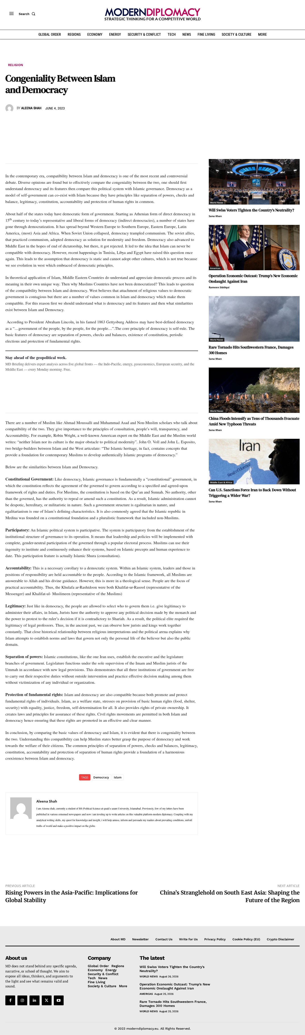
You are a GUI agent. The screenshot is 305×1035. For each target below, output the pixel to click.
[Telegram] (61, 121)
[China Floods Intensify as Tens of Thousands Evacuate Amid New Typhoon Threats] (254, 390)
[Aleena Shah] (10, 108)
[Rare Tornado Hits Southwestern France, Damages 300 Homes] (254, 319)
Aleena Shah (31, 108)
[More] (71, 121)
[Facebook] (9, 121)
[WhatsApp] (30, 121)
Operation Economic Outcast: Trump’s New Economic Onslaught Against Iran (175, 986)
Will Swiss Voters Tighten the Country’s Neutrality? (251, 210)
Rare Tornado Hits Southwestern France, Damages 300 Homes (173, 1004)
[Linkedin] (40, 121)
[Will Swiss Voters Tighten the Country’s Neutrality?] (254, 182)
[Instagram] (22, 1000)
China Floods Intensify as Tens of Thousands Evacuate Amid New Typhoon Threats (254, 421)
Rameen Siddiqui (219, 287)
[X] (20, 121)
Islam (117, 777)
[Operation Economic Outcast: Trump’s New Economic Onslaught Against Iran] (254, 247)
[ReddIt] (50, 121)
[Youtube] (59, 1000)
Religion (15, 65)
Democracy (101, 777)
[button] (28, 14)
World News (216, 202)
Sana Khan (215, 216)
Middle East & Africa (221, 482)
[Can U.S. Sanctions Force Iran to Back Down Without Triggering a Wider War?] (254, 461)
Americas (215, 268)
